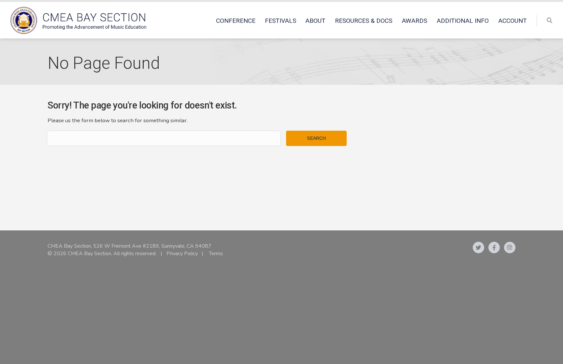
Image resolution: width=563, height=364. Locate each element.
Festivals (280, 20)
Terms (216, 253)
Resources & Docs (363, 20)
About (315, 20)
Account (512, 20)
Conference (235, 20)
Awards (414, 20)
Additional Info (463, 20)
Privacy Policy (182, 253)
